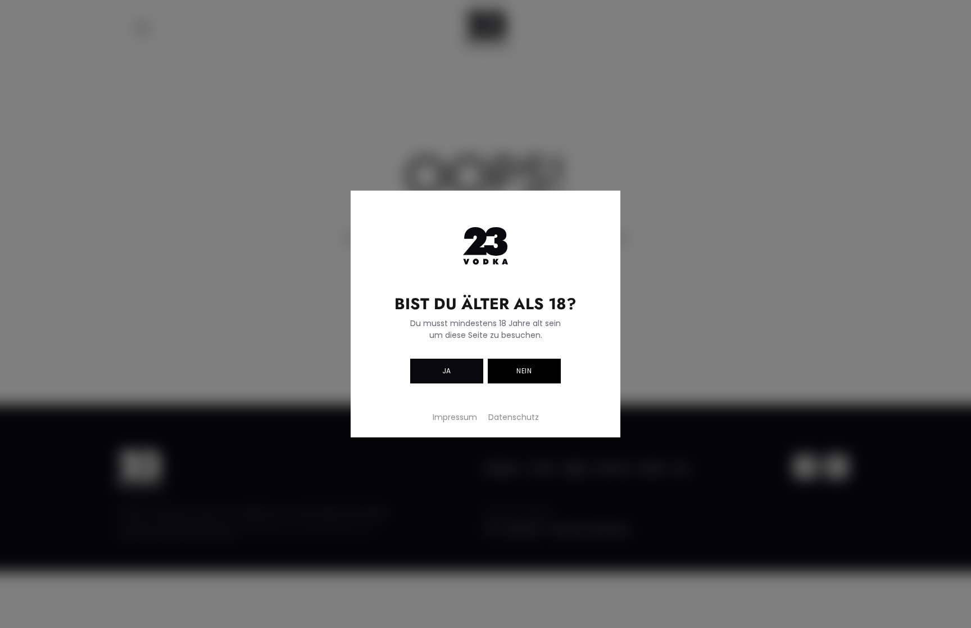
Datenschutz (513, 417)
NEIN (524, 371)
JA (446, 371)
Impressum (455, 417)
